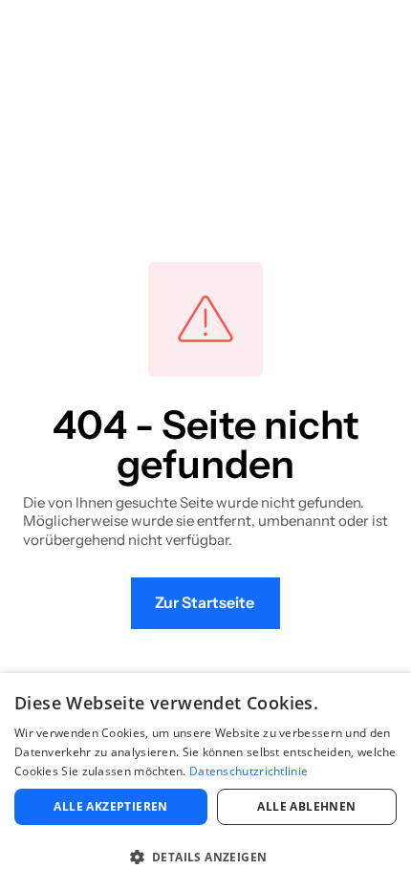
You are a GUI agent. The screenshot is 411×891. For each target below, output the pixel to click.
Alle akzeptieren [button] (110, 806)
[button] (205, 857)
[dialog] (205, 782)
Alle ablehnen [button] (306, 806)
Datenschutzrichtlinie (248, 771)
